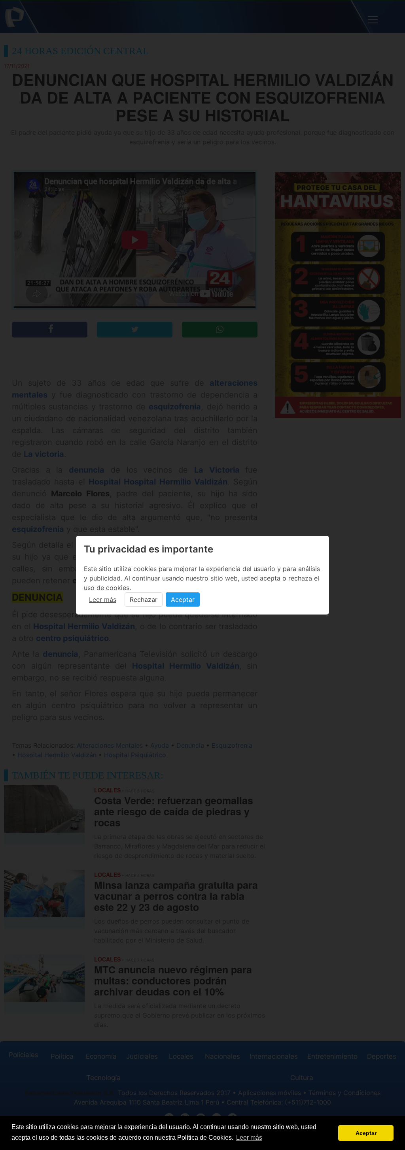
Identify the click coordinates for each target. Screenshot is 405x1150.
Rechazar (143, 599)
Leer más (102, 599)
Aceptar (183, 599)
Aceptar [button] (366, 1133)
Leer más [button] (249, 1137)
